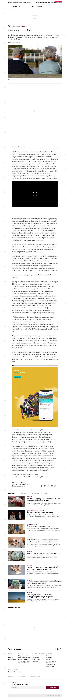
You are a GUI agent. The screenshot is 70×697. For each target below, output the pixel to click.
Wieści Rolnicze (50, 664)
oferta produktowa (34, 676)
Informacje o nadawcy (24, 661)
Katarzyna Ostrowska (18, 147)
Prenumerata (36, 659)
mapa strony (11, 676)
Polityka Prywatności (23, 656)
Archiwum (35, 661)
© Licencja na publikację (19, 483)
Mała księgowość (51, 661)
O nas (9, 656)
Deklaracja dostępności (24, 662)
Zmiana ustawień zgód (24, 657)
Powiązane (11, 493)
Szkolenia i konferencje (14, 672)
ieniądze (39, 7)
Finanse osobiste (16, 26)
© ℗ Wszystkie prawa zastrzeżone (21, 484)
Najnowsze (35, 493)
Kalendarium (22, 676)
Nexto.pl (48, 659)
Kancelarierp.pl (50, 662)
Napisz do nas (12, 659)
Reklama (35, 656)
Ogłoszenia (36, 657)
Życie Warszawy (50, 666)
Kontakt (10, 657)
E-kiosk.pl (48, 656)
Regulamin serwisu (23, 659)
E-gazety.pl (49, 657)
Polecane (24, 493)
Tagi (45, 493)
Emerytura (24, 26)
